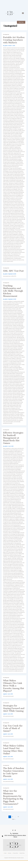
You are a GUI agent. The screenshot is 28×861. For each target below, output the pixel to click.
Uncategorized (6, 34)
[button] (22, 13)
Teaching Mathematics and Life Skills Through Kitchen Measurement (13, 290)
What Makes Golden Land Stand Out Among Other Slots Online (13, 749)
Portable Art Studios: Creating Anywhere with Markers (14, 40)
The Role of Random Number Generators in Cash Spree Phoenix (13, 772)
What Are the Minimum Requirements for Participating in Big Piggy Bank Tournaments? (13, 797)
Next (14, 819)
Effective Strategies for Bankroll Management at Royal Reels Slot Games (13, 437)
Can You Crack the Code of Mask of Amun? (12, 728)
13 (18, 817)
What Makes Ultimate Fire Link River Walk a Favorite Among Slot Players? (13, 685)
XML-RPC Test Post (13, 271)
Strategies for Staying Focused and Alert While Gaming (13, 708)
